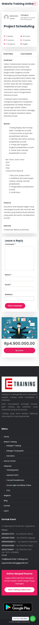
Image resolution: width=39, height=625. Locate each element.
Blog (5, 500)
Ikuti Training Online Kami (19, 589)
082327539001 (8, 549)
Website (8, 294)
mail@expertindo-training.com (15, 559)
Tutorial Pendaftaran (15, 480)
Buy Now (19, 350)
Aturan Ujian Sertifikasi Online (18, 485)
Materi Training (10, 442)
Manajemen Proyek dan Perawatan (28, 19)
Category (25, 15)
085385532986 (8, 545)
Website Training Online (18, 4)
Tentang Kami (12, 470)
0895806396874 (8, 541)
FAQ (8, 490)
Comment (10, 244)
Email (8, 284)
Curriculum (26, 53)
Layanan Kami (12, 475)
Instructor (14, 16)
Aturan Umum (10, 461)
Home (6, 436)
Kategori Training (13, 445)
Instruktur (10, 456)
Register (7, 495)
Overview (8, 53)
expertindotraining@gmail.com (15, 563)
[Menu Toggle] (35, 4)
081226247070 (8, 534)
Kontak (7, 505)
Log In (6, 511)
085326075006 (8, 538)
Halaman (7, 466)
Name (8, 274)
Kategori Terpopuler (15, 451)
